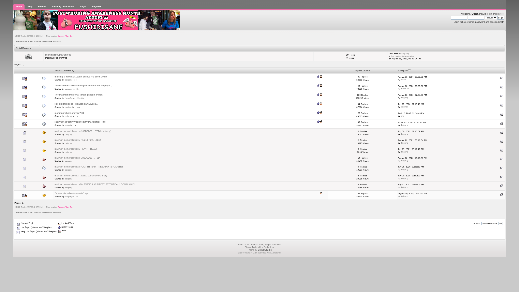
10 (82, 98)
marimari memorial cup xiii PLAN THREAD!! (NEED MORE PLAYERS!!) (89, 166)
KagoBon (69, 98)
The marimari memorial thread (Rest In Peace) (79, 94)
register (499, 14)
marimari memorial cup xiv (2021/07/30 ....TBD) (78, 140)
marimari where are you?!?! (69, 113)
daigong (405, 54)
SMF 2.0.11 (243, 244)
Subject (58, 71)
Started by (69, 71)
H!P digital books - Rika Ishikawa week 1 (76, 104)
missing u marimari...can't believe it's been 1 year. (81, 76)
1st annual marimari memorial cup (71, 193)
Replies (358, 71)
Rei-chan (405, 88)
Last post (403, 71)
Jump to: (476, 223)
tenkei (403, 79)
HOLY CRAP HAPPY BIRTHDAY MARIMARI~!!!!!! (80, 122)
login (489, 14)
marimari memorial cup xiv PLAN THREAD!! (76, 149)
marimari (69, 107)
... (80, 98)
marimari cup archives (58, 54)
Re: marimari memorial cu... (403, 56)
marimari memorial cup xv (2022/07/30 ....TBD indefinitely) (83, 131)
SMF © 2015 (257, 244)
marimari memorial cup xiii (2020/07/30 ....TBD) (78, 158)
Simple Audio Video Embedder (259, 247)
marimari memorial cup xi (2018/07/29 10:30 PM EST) (81, 175)
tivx (402, 116)
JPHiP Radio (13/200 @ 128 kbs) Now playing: (44, 36)
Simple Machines (273, 244)
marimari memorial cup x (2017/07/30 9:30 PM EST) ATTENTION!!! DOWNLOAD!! (95, 184)
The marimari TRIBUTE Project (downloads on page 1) (83, 85)
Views (367, 71)
